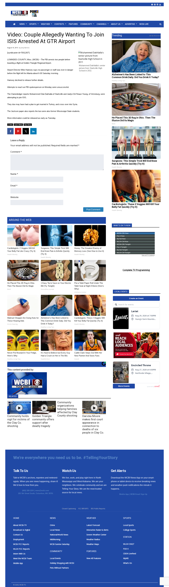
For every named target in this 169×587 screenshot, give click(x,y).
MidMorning (55, 539)
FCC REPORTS (83, 508)
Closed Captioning (69, 508)
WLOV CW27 (128, 544)
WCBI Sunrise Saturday (59, 544)
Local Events (55, 558)
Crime (10, 124)
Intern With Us (19, 553)
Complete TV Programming (136, 270)
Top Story (27, 124)
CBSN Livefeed (129, 553)
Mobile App (124, 494)
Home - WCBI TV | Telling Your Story (25, 13)
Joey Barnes (25, 48)
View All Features (93, 558)
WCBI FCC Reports (21, 544)
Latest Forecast (93, 525)
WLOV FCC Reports (21, 549)
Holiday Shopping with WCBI (62, 563)
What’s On (127, 563)
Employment (18, 539)
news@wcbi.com (42, 491)
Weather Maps (92, 544)
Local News (18, 124)
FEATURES (73, 24)
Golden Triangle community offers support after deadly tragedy (43, 421)
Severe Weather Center (96, 534)
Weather (45, 24)
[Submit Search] (160, 24)
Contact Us (18, 534)
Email (13, 185)
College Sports (129, 530)
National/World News (59, 534)
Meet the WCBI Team (22, 558)
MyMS (126, 558)
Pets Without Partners (59, 568)
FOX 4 (125, 549)
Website (14, 197)
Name (14, 174)
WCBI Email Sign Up (138, 494)
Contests (59, 24)
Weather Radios (93, 539)
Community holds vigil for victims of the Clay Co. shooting (18, 421)
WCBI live (143, 24)
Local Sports (128, 525)
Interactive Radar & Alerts (97, 530)
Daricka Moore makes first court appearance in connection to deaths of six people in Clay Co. (93, 424)
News (22, 24)
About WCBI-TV (20, 525)
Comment (16, 151)
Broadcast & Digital (21, 530)
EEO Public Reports (98, 508)
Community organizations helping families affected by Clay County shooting (67, 409)
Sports (32, 24)
